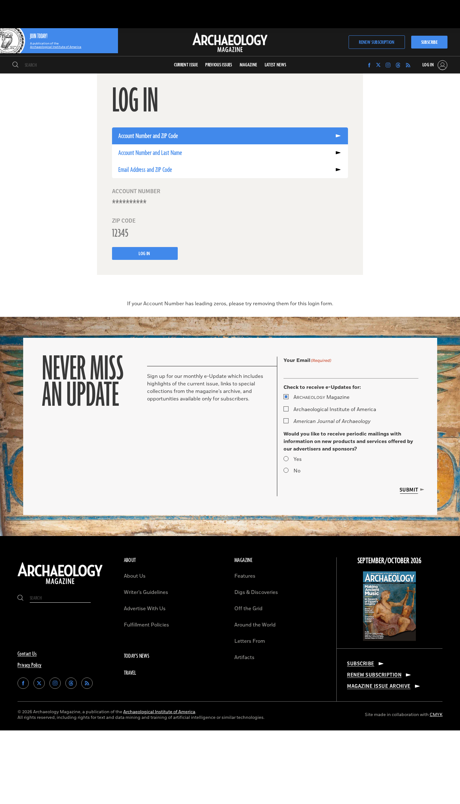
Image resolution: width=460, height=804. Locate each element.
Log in (145, 253)
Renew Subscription (376, 42)
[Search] (15, 65)
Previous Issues (218, 65)
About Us (135, 576)
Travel (130, 673)
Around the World (255, 624)
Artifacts (244, 657)
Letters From (249, 641)
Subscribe (429, 42)
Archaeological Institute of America (335, 409)
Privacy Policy (30, 665)
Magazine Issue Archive (379, 686)
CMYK (436, 715)
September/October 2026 (389, 561)
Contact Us (27, 654)
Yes (298, 459)
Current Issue (186, 65)
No (297, 470)
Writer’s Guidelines (146, 592)
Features (244, 576)
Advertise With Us (145, 608)
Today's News (137, 656)
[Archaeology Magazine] (60, 584)
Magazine (322, 397)
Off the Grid (248, 608)
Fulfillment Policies (146, 624)
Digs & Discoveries (256, 592)
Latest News (275, 65)
